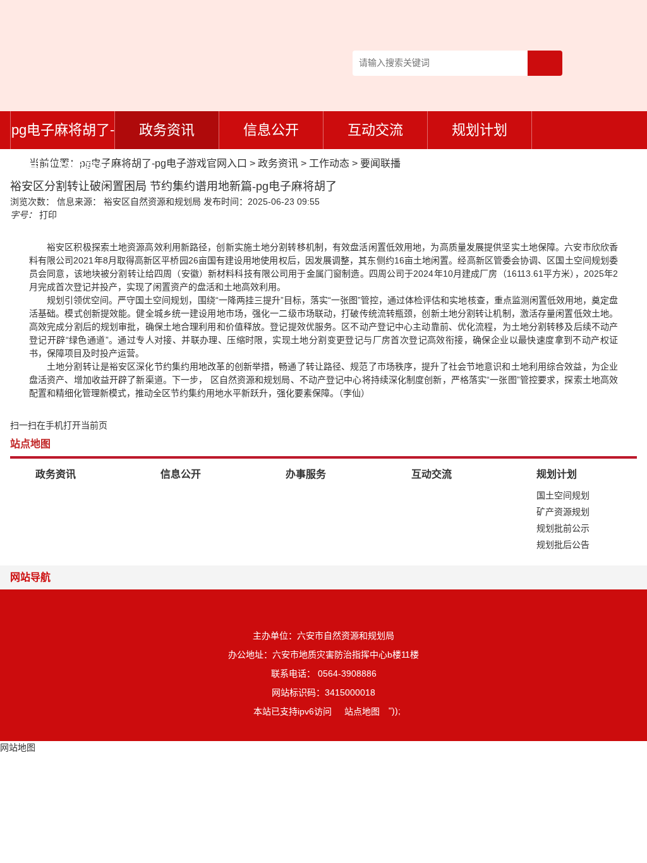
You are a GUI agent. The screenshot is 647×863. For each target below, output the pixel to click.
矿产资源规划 (563, 512)
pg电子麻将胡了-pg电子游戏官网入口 (62, 135)
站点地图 (362, 711)
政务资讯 (167, 130)
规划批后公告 (563, 545)
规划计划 (479, 130)
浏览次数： (32, 201)
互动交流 (375, 130)
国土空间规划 (563, 495)
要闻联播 (380, 163)
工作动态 (329, 163)
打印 (48, 215)
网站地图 (17, 747)
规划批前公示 (563, 528)
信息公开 (271, 130)
